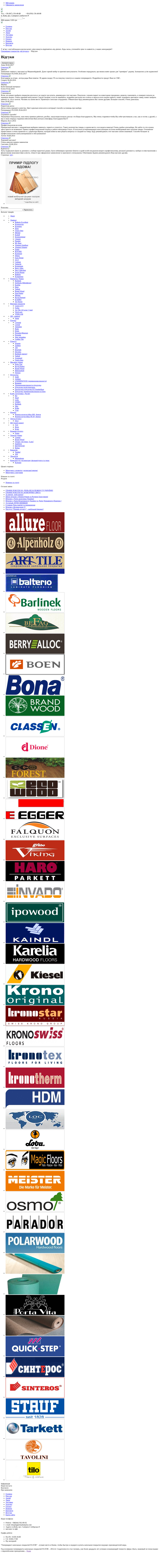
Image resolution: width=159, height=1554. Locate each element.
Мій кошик (10, 3)
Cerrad (17, 325)
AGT (17, 260)
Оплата (8, 39)
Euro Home (19, 258)
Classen (18, 239)
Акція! (8, 31)
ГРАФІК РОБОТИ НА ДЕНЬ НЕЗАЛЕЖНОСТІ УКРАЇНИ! (29, 490)
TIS (16, 348)
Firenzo (17, 373)
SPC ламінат (15, 316)
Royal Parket (19, 366)
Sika (16, 406)
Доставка (9, 35)
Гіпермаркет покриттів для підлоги (15, 51)
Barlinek (18, 281)
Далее (28, 1551)
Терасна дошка (16, 435)
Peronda (18, 335)
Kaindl (17, 235)
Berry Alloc (19, 268)
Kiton (17, 331)
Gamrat (17, 437)
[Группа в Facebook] (2, 9)
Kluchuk (18, 350)
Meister (17, 233)
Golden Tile (19, 339)
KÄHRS (18, 300)
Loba (17, 400)
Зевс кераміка (20, 337)
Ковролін (14, 450)
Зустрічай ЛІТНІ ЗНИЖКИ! (17, 503)
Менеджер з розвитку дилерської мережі (22, 470)
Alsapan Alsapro (21, 247)
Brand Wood (19, 291)
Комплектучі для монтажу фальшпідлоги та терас (29, 460)
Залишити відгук (8, 63)
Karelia (17, 285)
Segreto (17, 343)
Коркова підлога (16, 431)
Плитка (13, 320)
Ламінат (13, 220)
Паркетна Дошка (17, 279)
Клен (17, 429)
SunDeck (18, 444)
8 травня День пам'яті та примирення (20, 505)
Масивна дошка (16, 362)
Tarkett (17, 289)
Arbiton (18, 346)
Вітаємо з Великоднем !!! (15, 507)
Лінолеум (14, 456)
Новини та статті (12, 483)
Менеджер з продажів (14, 473)
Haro (17, 229)
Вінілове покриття (17, 304)
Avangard (18, 358)
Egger (17, 249)
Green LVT (19, 306)
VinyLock (18, 312)
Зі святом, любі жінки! (14, 495)
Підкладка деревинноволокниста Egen (30, 392)
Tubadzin (18, 327)
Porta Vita (18, 364)
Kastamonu (19, 277)
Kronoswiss (19, 224)
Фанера (13, 412)
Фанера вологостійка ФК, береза (28, 414)
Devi (17, 421)
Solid (17, 377)
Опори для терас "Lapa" (24, 442)
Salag (17, 318)
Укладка (9, 37)
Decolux (18, 352)
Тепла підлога (15, 419)
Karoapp (18, 463)
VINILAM (19, 314)
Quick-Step (19, 231)
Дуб (16, 425)
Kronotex (18, 226)
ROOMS (18, 251)
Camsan (18, 262)
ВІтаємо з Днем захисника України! (20, 499)
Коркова (18, 383)
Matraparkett (19, 371)
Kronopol (18, 254)
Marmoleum (19, 458)
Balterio (18, 274)
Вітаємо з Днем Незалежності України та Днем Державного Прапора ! (33, 501)
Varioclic (18, 264)
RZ (16, 396)
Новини (9, 41)
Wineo (17, 256)
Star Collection (20, 270)
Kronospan (19, 266)
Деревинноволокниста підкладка (28, 385)
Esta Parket (19, 293)
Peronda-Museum (21, 333)
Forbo (17, 308)
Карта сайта (10, 1515)
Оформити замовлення (15, 5)
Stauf (17, 398)
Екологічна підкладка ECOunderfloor (29, 389)
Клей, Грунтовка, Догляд (20, 394)
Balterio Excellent (21, 222)
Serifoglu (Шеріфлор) (23, 283)
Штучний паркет (17, 423)
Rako (17, 329)
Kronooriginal (20, 237)
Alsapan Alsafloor (21, 245)
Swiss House (19, 272)
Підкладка (14, 375)
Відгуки (9, 45)
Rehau (17, 448)
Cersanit (18, 323)
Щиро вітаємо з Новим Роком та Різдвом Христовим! (27, 497)
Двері (8, 33)
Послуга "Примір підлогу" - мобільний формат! (25, 509)
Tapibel (17, 452)
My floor (18, 243)
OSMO (17, 402)
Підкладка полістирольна (25, 387)
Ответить (5, 67)
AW (16, 454)
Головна (9, 26)
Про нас (9, 28)
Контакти (9, 43)
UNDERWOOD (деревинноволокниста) (31, 381)
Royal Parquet (20, 297)
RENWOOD (20, 446)
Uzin (17, 410)
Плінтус (13, 341)
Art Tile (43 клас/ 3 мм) (24, 310)
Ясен (17, 427)
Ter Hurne (18, 302)
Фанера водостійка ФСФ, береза (28, 417)
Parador (18, 241)
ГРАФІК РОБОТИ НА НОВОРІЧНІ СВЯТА (23, 493)
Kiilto (17, 408)
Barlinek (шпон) (21, 354)
